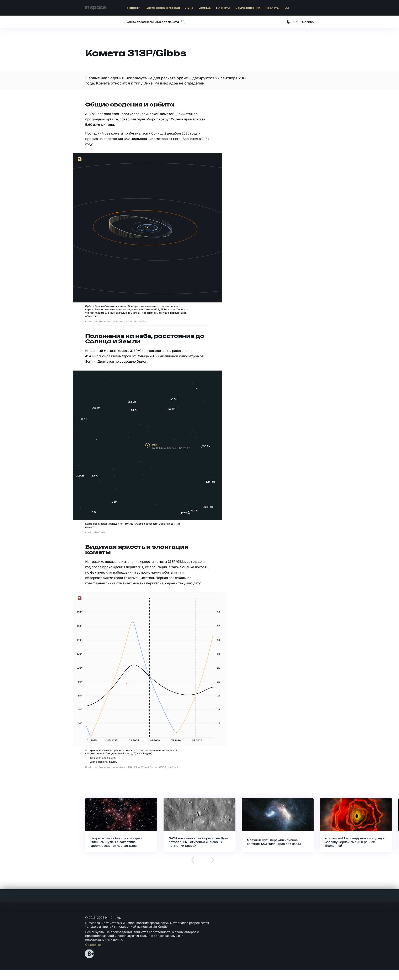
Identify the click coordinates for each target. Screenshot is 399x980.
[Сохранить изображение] (80, 159)
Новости (133, 8)
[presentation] (192, 860)
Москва (308, 22)
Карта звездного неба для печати (153, 22)
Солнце (205, 8)
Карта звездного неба (163, 8)
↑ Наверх (381, 969)
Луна (189, 8)
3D (287, 8)
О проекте (93, 944)
